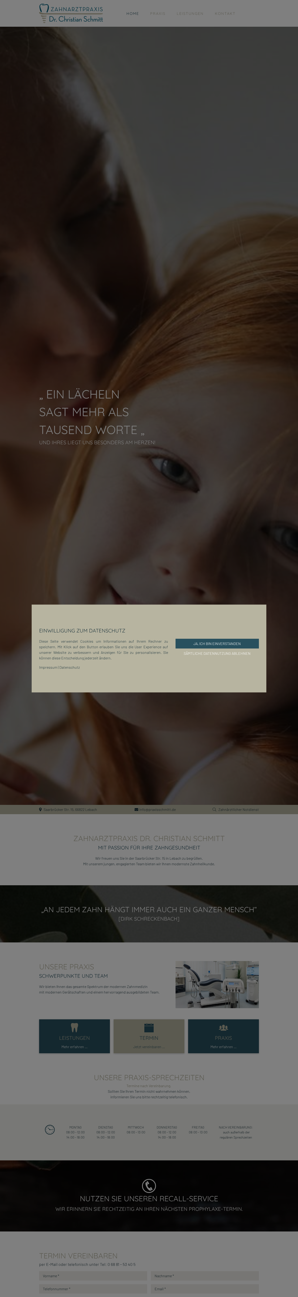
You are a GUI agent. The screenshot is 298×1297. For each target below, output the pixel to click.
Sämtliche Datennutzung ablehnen (217, 653)
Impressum (48, 667)
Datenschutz (69, 667)
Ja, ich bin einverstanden (217, 643)
